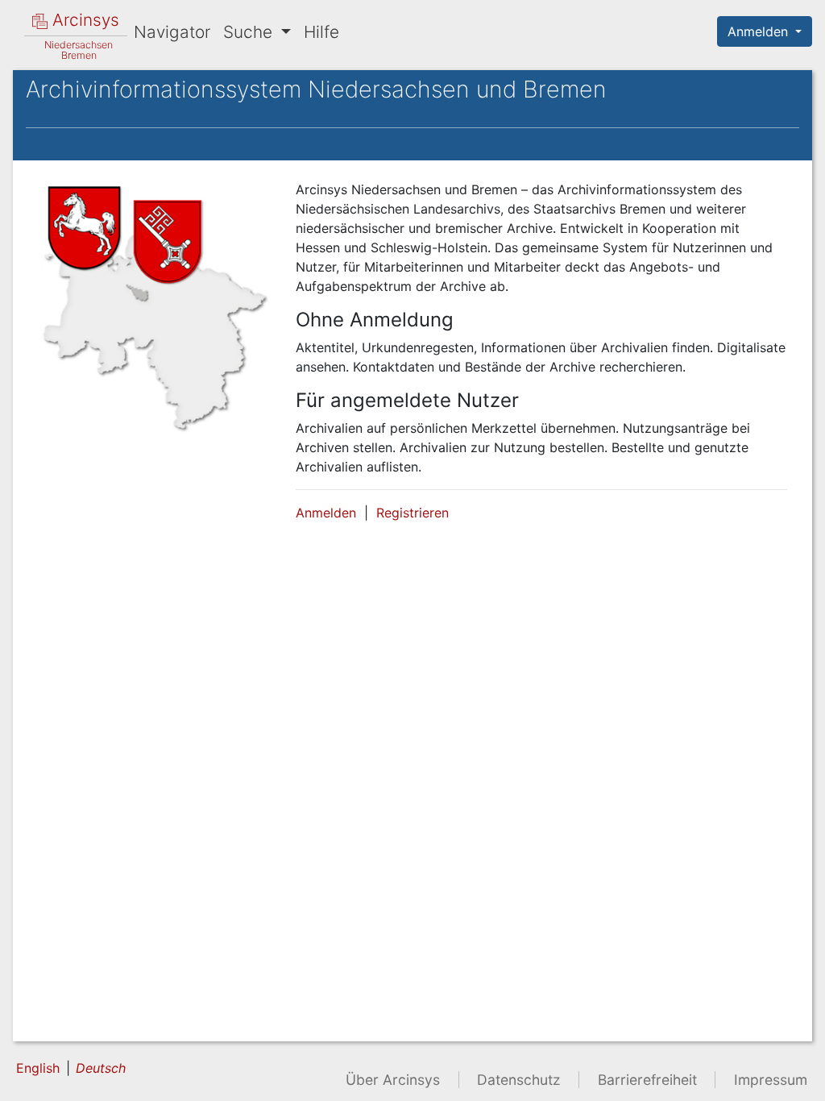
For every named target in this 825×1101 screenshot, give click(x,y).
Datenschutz (519, 1079)
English (38, 1068)
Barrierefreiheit (647, 1079)
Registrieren (412, 513)
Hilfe (321, 32)
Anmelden (760, 31)
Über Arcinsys (393, 1079)
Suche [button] (250, 32)
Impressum (770, 1079)
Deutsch (101, 1068)
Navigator (172, 32)
